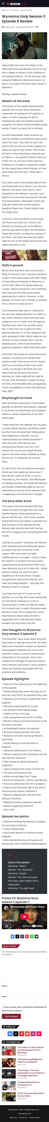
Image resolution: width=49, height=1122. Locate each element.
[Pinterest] (27, 936)
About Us (13, 1118)
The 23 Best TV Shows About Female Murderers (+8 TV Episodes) (30, 1050)
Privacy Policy (34, 1118)
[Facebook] (12, 936)
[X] (17, 936)
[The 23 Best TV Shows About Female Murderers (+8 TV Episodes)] (9, 1050)
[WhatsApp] (32, 936)
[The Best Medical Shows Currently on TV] (9, 1085)
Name (5, 986)
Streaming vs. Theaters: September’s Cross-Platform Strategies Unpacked (31, 1073)
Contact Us (23, 1118)
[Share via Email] (36, 936)
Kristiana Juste (9, 27)
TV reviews (14, 10)
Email (5, 996)
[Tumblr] (22, 936)
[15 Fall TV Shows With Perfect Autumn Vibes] (9, 1096)
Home (6, 10)
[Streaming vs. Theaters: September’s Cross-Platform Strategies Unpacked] (9, 1073)
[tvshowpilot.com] (16, 3)
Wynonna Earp (26, 10)
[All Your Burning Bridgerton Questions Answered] (9, 1062)
